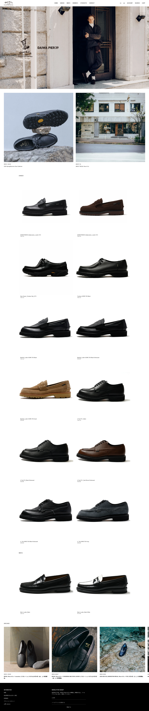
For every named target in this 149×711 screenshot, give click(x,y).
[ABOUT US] (110, 127)
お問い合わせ (7, 704)
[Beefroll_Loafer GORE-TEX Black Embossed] (103, 329)
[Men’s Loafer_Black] (46, 583)
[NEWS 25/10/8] (26, 649)
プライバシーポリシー (9, 701)
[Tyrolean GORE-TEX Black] (103, 267)
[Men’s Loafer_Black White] (103, 583)
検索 (5, 692)
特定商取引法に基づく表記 (10, 695)
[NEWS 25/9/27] (74, 649)
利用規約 (6, 698)
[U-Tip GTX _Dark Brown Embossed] (103, 451)
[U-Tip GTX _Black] (103, 390)
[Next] (146, 649)
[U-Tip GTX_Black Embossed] (46, 451)
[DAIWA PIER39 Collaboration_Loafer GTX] (46, 206)
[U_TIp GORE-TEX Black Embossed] (46, 513)
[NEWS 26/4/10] (38, 127)
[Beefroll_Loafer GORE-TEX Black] (46, 329)
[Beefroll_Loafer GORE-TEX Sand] (46, 390)
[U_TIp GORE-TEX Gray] (103, 513)
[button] (137, 3)
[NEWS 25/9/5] (122, 649)
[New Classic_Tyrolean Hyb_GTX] (46, 267)
